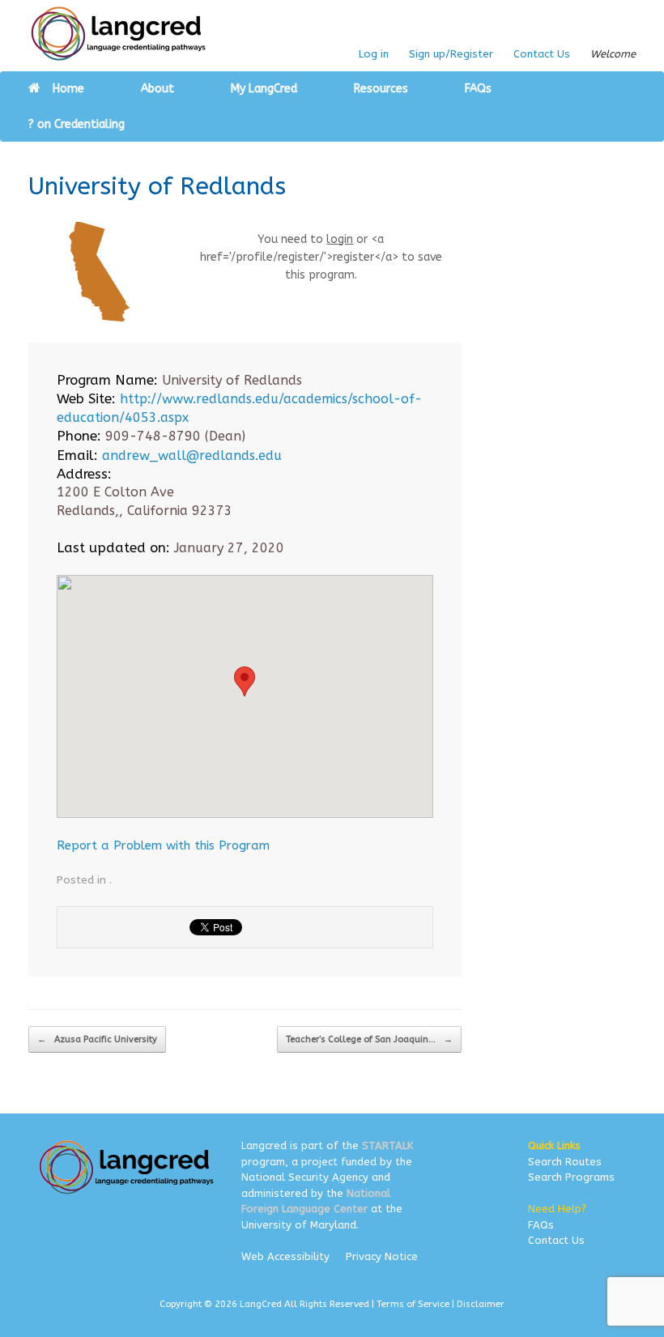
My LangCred (264, 89)
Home (68, 89)
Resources (381, 89)
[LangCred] (118, 33)
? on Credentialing (76, 124)
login (339, 239)
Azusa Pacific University (97, 1039)
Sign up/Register (451, 54)
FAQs (478, 89)
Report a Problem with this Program (163, 845)
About (157, 89)
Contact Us (541, 54)
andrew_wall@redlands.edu (192, 455)
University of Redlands (157, 186)
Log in (374, 54)
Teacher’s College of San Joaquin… (369, 1039)
